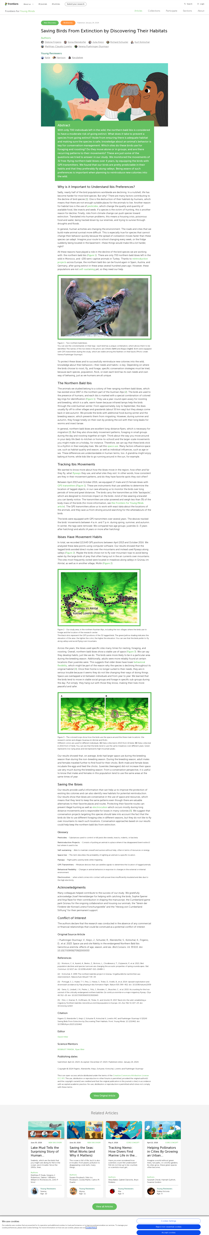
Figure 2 (70, 552)
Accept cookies (168, 1232)
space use (113, 446)
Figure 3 (131, 651)
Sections (187, 10)
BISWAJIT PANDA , (66, 1049)
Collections (154, 10)
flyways (77, 473)
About (201, 10)
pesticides (92, 206)
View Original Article (104, 1095)
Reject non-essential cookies (168, 1227)
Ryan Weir (79, 1049)
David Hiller (63, 1037)
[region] (104, 1225)
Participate (171, 10)
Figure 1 (92, 255)
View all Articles (104, 1206)
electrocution (100, 807)
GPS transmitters (66, 485)
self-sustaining (87, 269)
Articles (138, 10)
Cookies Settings (168, 1221)
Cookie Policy (91, 1228)
